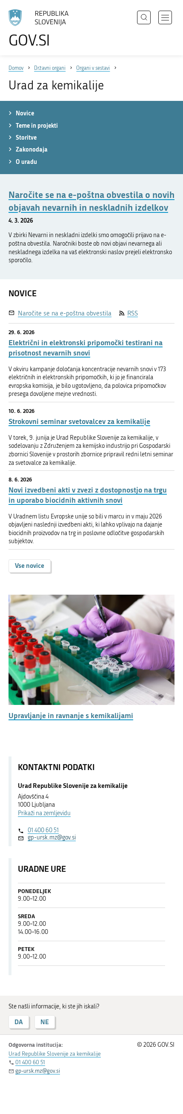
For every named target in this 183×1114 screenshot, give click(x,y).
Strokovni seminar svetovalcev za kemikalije (79, 421)
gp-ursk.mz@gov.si (52, 837)
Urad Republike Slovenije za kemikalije (55, 1054)
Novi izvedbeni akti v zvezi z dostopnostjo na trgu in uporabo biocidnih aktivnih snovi (88, 495)
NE (44, 1021)
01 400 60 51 (43, 830)
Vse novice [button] (29, 565)
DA (18, 1021)
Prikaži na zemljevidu (44, 813)
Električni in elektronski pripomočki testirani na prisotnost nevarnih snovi (86, 348)
